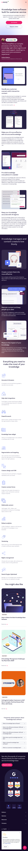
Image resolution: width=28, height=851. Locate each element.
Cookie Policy (7, 843)
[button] (14, 76)
